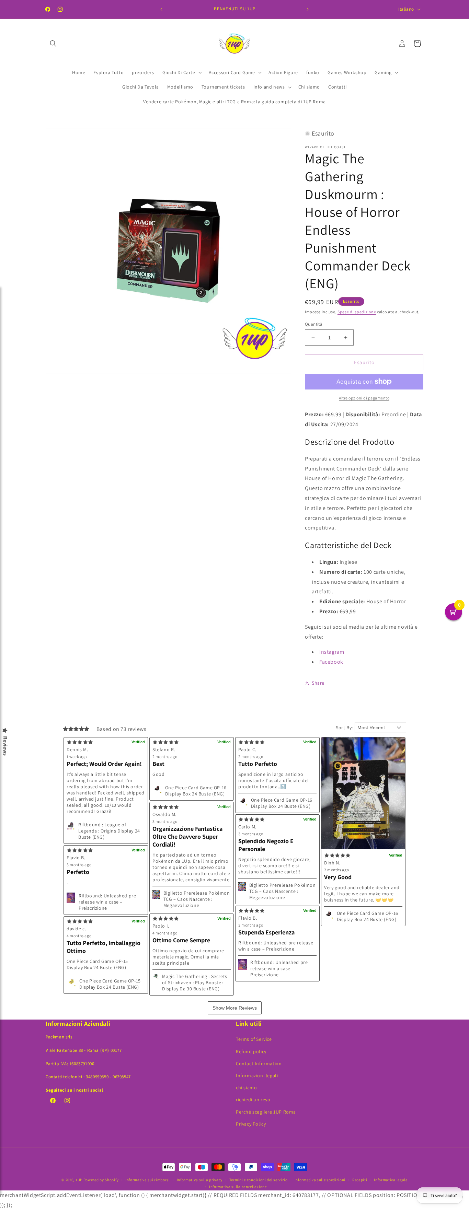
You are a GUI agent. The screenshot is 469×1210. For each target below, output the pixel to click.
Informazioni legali (257, 1075)
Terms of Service (254, 1039)
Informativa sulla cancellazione (238, 1186)
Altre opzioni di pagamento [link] (364, 397)
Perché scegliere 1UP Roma (266, 1112)
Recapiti (359, 1179)
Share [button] (318, 683)
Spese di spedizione (357, 311)
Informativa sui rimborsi (147, 1179)
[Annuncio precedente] (161, 9)
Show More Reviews (235, 1008)
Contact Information (259, 1063)
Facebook (331, 661)
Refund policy (251, 1051)
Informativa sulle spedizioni (320, 1179)
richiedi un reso (253, 1099)
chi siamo (246, 1087)
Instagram (331, 651)
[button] (53, 43)
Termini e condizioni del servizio (258, 1179)
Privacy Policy (251, 1124)
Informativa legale (391, 1179)
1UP (79, 1179)
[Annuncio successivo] (307, 9)
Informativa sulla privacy (200, 1179)
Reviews (5, 746)
